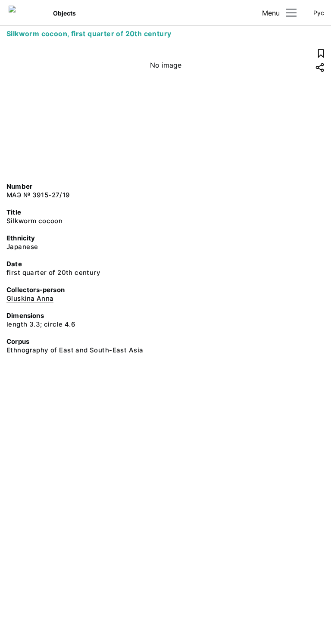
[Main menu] (291, 12)
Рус (318, 12)
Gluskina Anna (29, 298)
